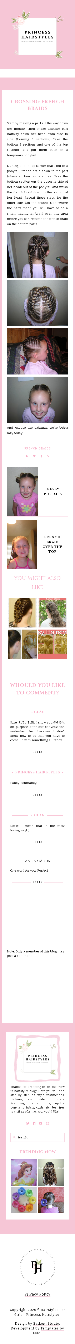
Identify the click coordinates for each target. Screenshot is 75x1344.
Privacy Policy (37, 1294)
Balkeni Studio (46, 1323)
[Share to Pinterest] (48, 456)
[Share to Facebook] (27, 456)
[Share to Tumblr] (41, 456)
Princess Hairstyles (37, 772)
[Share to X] (34, 456)
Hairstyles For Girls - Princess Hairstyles (39, 1312)
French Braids (37, 448)
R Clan (37, 712)
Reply (37, 751)
